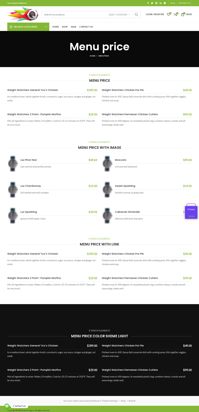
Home (92, 56)
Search (136, 14)
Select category (118, 14)
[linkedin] (161, 3)
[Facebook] (148, 3)
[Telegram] (165, 3)
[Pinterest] (156, 3)
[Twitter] (152, 3)
